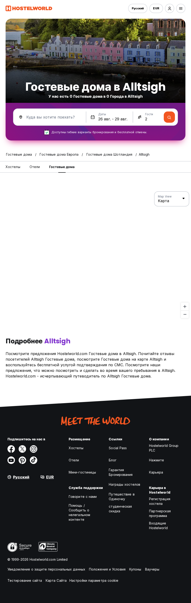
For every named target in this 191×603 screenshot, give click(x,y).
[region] (95, 255)
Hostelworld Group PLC (164, 448)
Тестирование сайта (24, 580)
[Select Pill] (169, 8)
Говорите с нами (83, 497)
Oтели (74, 460)
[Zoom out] (185, 314)
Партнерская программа (160, 513)
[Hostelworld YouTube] (11, 460)
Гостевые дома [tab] (62, 167)
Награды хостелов (124, 484)
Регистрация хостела (159, 501)
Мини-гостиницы (82, 472)
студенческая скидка (120, 508)
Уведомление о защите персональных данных (46, 569)
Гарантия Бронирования (121, 472)
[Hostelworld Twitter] (22, 449)
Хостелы (76, 448)
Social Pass (118, 448)
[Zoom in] (185, 306)
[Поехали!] (169, 117)
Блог (112, 460)
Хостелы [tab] (13, 167)
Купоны (135, 569)
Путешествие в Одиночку (121, 496)
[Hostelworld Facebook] (11, 449)
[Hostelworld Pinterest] (22, 460)
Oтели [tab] (35, 167)
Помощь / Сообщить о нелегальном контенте (79, 512)
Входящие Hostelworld (158, 525)
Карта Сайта (56, 580)
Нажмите (156, 460)
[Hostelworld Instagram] (33, 449)
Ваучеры (152, 569)
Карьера (156, 472)
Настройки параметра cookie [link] (94, 580)
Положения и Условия (107, 569)
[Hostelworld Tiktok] (33, 460)
